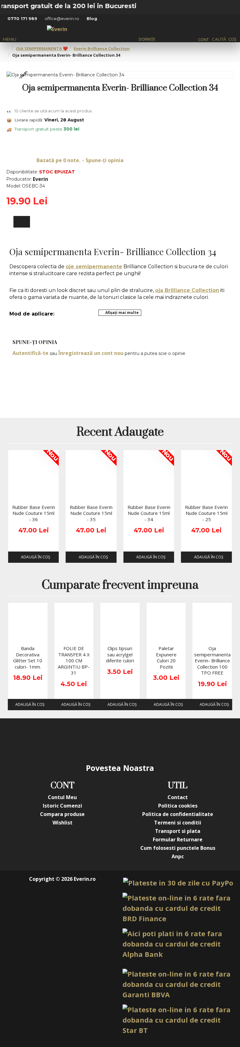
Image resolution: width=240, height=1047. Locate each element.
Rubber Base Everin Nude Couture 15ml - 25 (206, 513)
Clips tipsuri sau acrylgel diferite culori (120, 654)
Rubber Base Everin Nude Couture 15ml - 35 (91, 513)
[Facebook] (57, 740)
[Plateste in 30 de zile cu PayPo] (178, 883)
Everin (40, 179)
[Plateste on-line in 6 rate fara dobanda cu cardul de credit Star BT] (177, 1019)
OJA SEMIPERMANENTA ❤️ (42, 48)
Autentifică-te (30, 353)
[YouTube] (107, 740)
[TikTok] (157, 740)
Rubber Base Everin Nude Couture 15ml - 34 (149, 513)
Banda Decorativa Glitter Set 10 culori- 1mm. (27, 657)
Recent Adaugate (120, 433)
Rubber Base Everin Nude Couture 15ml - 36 (33, 513)
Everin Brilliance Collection (102, 48)
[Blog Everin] (182, 740)
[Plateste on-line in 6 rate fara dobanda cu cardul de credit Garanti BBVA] (177, 984)
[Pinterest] (132, 740)
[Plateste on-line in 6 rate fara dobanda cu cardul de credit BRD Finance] (177, 908)
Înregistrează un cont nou (90, 353)
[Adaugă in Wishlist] (15, 495)
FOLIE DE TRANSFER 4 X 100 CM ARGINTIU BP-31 (74, 660)
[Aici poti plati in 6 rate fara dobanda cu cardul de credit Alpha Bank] (177, 943)
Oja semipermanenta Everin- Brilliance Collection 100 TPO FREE (212, 660)
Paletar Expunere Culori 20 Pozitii (166, 657)
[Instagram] (82, 740)
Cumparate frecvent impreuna (120, 586)
